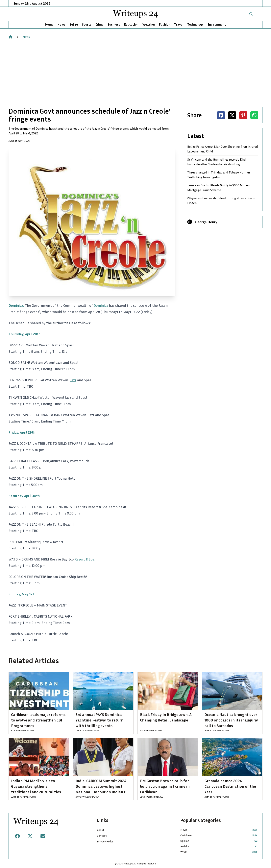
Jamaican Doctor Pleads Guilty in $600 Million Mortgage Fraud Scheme (218, 187)
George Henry (206, 222)
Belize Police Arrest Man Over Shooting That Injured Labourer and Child (222, 149)
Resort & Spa (84, 559)
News (61, 24)
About (100, 830)
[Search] (251, 14)
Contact (102, 835)
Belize (73, 24)
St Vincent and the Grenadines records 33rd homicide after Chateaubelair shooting (216, 161)
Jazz (73, 380)
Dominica (101, 305)
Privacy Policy (105, 841)
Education (131, 24)
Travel (178, 24)
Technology (195, 24)
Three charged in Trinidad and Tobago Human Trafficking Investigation (218, 174)
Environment (217, 24)
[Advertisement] (135, 73)
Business (114, 24)
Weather (148, 24)
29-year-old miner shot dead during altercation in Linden (221, 200)
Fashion (164, 24)
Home (49, 24)
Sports (86, 24)
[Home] (10, 37)
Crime (99, 24)
